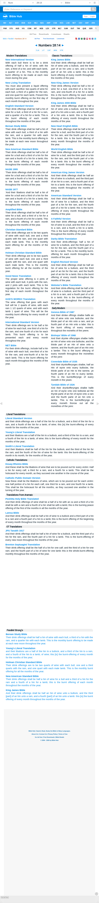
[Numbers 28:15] (96, 409)
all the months (25, 671)
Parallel (11, 39)
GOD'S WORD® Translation (20, 299)
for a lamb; (42, 682)
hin (27, 640)
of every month (84, 654)
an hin (49, 693)
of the (35, 671)
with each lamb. (38, 640)
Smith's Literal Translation (19, 446)
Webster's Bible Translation (66, 285)
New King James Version (65, 82)
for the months (13, 657)
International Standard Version (22, 322)
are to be (33, 665)
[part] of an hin (13, 696)
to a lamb (34, 654)
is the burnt (60, 682)
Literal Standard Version (18, 418)
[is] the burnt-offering (65, 654)
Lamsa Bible (12, 513)
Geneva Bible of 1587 (62, 312)
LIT (43, 50)
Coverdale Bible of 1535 (64, 361)
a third (72, 637)
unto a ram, (27, 696)
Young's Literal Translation (20, 432)
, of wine (44, 654)
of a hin (80, 637)
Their (8, 665)
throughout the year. (35, 643)
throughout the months (17, 685)
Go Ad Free (4, 897)
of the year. (35, 685)
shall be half (33, 679)
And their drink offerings (18, 693)
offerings (22, 679)
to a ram (87, 651)
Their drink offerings (16, 637)
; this (51, 654)
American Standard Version (66, 195)
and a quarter (18, 640)
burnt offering (74, 640)
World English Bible (62, 149)
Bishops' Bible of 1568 (63, 335)
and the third (86, 693)
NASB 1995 (11, 169)
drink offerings (19, 665)
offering (72, 682)
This (49, 640)
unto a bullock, (70, 693)
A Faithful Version (61, 218)
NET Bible (10, 345)
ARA (55, 50)
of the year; (27, 657)
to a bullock (52, 651)
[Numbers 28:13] (3, 409)
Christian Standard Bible (18, 229)
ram (24, 668)
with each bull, (61, 637)
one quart (37, 668)
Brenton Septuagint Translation (22, 544)
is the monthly (59, 640)
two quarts (44, 665)
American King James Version (67, 172)
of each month (85, 682)
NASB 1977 (11, 189)
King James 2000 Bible (63, 103)
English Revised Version (64, 262)
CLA (38, 50)
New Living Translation (18, 82)
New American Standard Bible (21, 149)
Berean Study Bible (16, 126)
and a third (71, 679)
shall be (31, 637)
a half (32, 651)
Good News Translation (18, 276)
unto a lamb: (68, 696)
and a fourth (18, 682)
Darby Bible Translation (64, 239)
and (30, 668)
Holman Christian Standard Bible (23, 252)
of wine (49, 637)
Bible (5, 39)
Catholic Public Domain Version (22, 478)
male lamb (59, 668)
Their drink (11, 679)
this (51, 682)
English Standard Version (19, 106)
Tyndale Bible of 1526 (63, 384)
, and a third (65, 651)
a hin (42, 637)
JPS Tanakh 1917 (14, 530)
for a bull (60, 679)
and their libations (15, 651)
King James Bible (60, 59)
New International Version (19, 59)
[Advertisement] (49, 607)
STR (61, 50)
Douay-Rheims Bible (16, 464)
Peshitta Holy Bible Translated (22, 499)
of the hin (40, 651)
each (67, 665)
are (26, 651)
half (37, 637)
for (15, 671)
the (19, 668)
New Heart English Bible (64, 126)
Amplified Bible (13, 209)
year (41, 671)
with (62, 665)
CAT (49, 50)
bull (73, 665)
